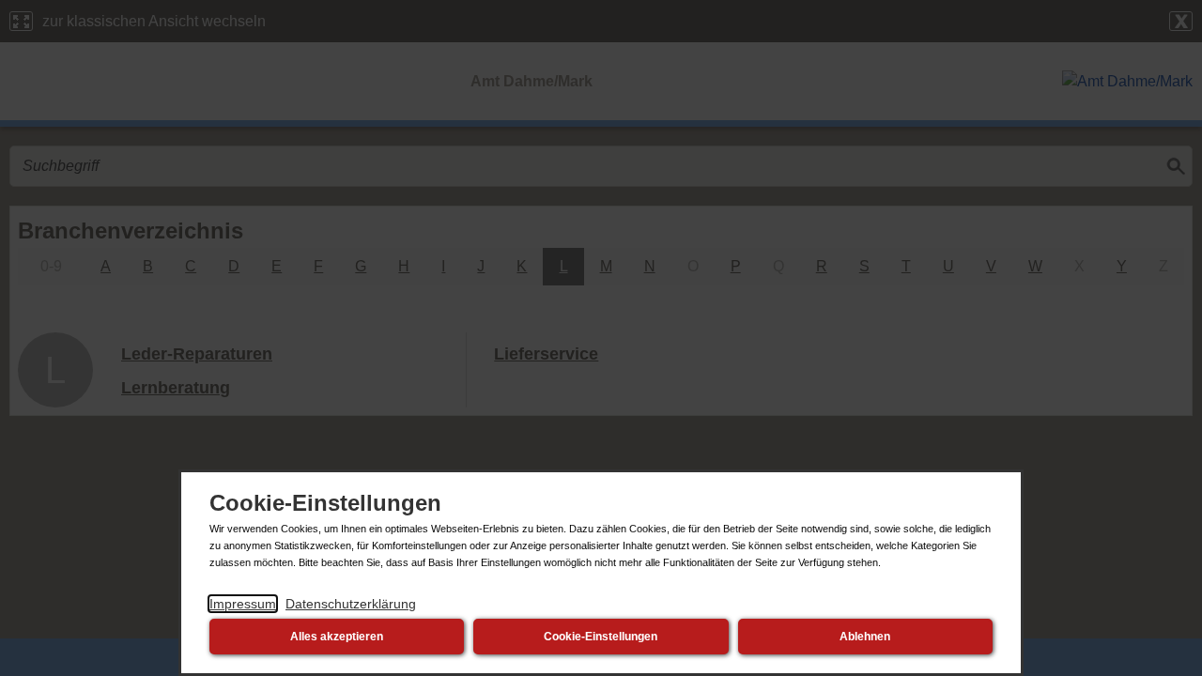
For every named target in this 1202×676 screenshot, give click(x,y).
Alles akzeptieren (336, 636)
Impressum (242, 603)
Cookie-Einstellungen (600, 636)
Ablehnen (865, 636)
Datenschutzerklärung (350, 603)
